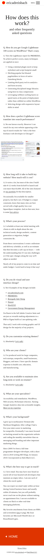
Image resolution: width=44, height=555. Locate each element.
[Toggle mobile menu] (36, 2)
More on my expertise (12, 408)
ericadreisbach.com (15, 293)
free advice (14, 212)
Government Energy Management (21, 308)
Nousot (11, 302)
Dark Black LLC (32, 552)
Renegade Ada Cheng (16, 299)
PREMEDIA (12, 296)
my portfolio (11, 192)
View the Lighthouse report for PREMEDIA (23, 56)
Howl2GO (12, 305)
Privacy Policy (22, 548)
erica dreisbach (19, 552)
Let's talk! (19, 341)
